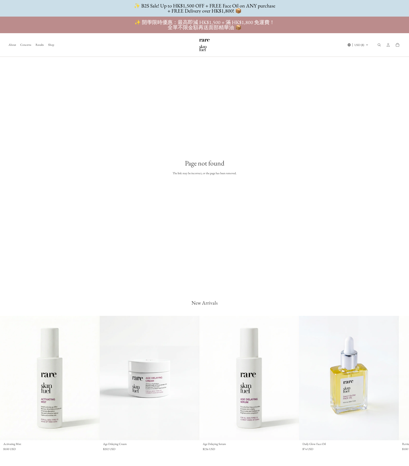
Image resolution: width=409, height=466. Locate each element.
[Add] (93, 433)
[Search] (379, 45)
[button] (358, 44)
